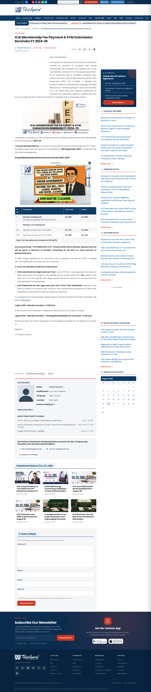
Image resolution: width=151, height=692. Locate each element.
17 (103, 399)
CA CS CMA (99, 18)
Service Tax (48, 18)
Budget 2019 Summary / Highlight (31, 431)
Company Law (62, 18)
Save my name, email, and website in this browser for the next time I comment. (46, 598)
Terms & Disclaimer (129, 683)
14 (123, 395)
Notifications (99, 660)
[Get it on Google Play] (99, 641)
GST (90, 18)
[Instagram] (39, 2)
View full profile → (25, 410)
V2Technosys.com (56, 683)
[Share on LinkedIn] (85, 49)
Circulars (98, 663)
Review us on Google (29, 455)
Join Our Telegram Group (59, 449)
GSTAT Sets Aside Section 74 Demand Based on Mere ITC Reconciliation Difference (118, 129)
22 (128, 399)
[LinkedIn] (36, 2)
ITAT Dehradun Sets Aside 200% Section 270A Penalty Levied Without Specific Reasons (118, 211)
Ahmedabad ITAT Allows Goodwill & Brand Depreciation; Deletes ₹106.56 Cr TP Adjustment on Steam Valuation (96, 23)
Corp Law (139, 18)
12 (113, 395)
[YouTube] (33, 2)
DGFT (109, 18)
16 (133, 395)
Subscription (92, 2)
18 (108, 399)
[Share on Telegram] (94, 49)
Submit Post (118, 2)
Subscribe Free (65, 638)
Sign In (130, 2)
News (54, 48)
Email (20, 580)
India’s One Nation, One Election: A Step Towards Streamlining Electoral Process (47, 426)
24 (103, 404)
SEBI (121, 18)
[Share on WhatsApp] (90, 49)
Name (20, 570)
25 (108, 404)
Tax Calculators (100, 673)
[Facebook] (26, 2)
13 (118, 395)
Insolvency (76, 670)
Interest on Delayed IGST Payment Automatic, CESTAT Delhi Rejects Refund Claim (116, 190)
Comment (21, 544)
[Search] (81, 2)
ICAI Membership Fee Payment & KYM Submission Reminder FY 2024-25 (54, 39)
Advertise (120, 667)
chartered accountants (35, 374)
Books (105, 2)
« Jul (102, 412)
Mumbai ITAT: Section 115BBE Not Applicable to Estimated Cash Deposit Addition (118, 200)
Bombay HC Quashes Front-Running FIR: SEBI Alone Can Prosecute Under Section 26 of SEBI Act (118, 179)
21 (123, 399)
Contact (120, 670)
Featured (35, 29)
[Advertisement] (31, 78)
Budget (38, 18)
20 (118, 399)
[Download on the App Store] (115, 641)
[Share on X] (80, 49)
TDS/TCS (53, 670)
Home (18, 18)
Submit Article (122, 663)
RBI (115, 18)
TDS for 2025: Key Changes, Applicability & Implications (40, 420)
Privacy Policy (116, 683)
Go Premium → (118, 102)
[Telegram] (46, 2)
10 (103, 395)
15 (128, 395)
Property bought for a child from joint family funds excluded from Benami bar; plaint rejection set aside (117, 148)
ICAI (51, 374)
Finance (129, 18)
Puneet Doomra (24, 48)
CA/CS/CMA (77, 673)
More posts (106, 164)
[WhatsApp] (42, 2)
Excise (73, 18)
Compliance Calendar (103, 670)
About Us (120, 660)
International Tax (56, 673)
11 (108, 395)
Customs (82, 18)
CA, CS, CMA (25, 29)
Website (20, 589)
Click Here (25, 300)
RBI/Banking (77, 667)
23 (134, 399)
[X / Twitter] (30, 2)
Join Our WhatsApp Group (31, 449)
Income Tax (27, 18)
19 (113, 399)
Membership (122, 673)
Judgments (99, 667)
